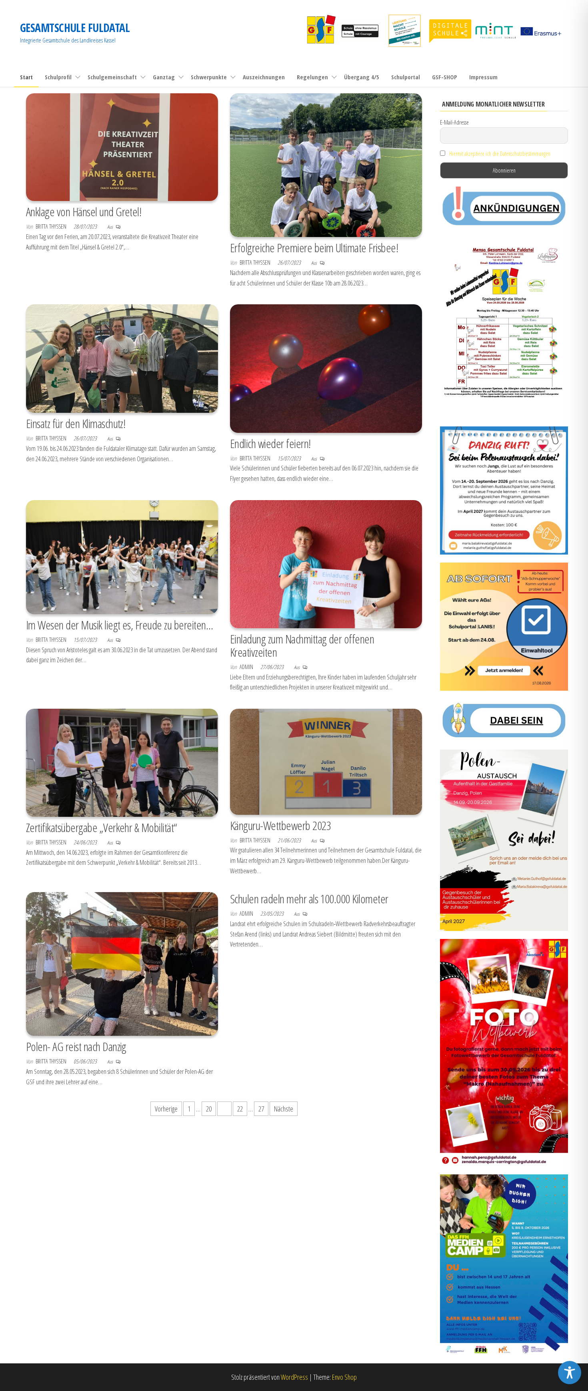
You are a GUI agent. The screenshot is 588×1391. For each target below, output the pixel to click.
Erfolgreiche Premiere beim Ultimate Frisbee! (314, 247)
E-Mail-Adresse (454, 122)
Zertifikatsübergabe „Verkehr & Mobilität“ (101, 827)
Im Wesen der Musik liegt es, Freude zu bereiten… (119, 625)
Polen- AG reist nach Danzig (76, 1046)
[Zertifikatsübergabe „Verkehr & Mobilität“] (122, 762)
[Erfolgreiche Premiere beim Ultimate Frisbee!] (326, 164)
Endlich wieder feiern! (270, 443)
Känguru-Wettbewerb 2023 (280, 825)
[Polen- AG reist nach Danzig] (122, 963)
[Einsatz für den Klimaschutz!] (122, 358)
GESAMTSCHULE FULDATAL (75, 27)
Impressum (483, 77)
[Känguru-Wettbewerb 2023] (326, 761)
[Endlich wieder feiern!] (326, 367)
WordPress (294, 1377)
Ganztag (164, 77)
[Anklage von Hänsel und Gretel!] (122, 146)
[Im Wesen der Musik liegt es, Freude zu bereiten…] (122, 556)
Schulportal (405, 77)
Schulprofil (58, 77)
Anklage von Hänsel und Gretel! (83, 211)
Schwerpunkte (209, 77)
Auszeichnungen (264, 77)
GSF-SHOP (444, 77)
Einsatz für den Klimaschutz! (75, 423)
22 (240, 1109)
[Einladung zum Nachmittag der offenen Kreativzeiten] (326, 563)
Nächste (283, 1109)
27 (261, 1109)
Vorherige (166, 1109)
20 (209, 1109)
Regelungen (312, 77)
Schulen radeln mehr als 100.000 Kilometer (309, 898)
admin (247, 667)
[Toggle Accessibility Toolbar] (569, 1372)
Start (26, 77)
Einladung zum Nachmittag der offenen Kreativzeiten (302, 645)
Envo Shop (344, 1377)
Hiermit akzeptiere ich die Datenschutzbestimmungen (499, 153)
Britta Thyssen (52, 226)
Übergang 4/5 (361, 77)
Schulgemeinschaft (112, 77)
